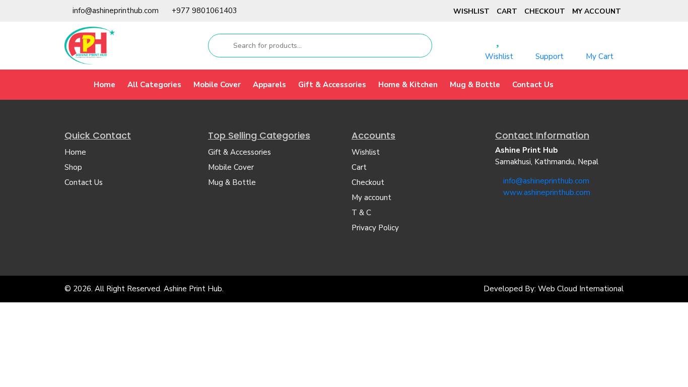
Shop (73, 167)
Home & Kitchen (408, 85)
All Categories (154, 85)
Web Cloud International (581, 289)
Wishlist (471, 11)
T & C (361, 213)
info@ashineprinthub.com (116, 11)
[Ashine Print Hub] (89, 45)
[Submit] (220, 45)
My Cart (599, 56)
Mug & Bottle (475, 85)
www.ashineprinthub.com (546, 192)
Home (104, 85)
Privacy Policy (375, 228)
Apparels (269, 85)
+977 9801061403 (204, 11)
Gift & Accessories (332, 85)
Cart (507, 11)
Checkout (544, 11)
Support (549, 56)
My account (596, 11)
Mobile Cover (217, 85)
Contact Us (533, 85)
